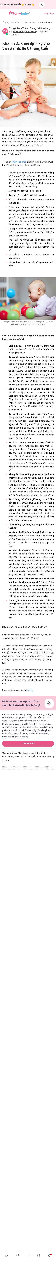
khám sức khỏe (19, 161)
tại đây (30, 690)
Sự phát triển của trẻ (16, 22)
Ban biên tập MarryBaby (25, 31)
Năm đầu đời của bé (32, 22)
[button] (4, 13)
